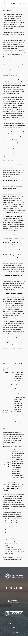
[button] (22, 3)
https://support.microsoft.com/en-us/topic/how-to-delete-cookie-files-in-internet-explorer (14, 551)
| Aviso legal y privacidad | (10, 623)
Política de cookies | (19, 623)
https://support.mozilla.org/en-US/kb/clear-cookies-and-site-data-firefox (14, 543)
